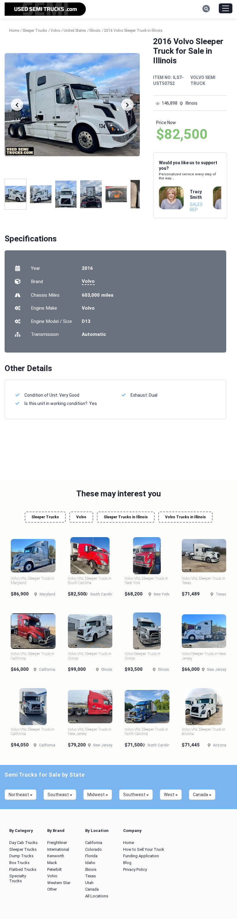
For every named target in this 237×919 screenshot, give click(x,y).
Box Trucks (19, 862)
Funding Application (141, 856)
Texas (90, 876)
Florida (91, 856)
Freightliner (57, 842)
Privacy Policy (135, 869)
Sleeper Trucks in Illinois (126, 517)
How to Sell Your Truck (143, 849)
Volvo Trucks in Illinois (185, 517)
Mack (52, 862)
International (58, 849)
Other (52, 889)
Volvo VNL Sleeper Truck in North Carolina (146, 731)
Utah (89, 882)
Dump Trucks (21, 856)
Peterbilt (54, 869)
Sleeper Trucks (45, 517)
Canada (92, 889)
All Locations (96, 896)
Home (128, 842)
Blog (127, 862)
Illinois (91, 869)
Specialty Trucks (17, 878)
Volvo (88, 281)
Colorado (93, 849)
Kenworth (55, 856)
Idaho (90, 862)
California (93, 842)
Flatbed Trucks (22, 869)
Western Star (58, 882)
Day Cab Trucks (23, 842)
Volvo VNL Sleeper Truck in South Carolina (89, 580)
